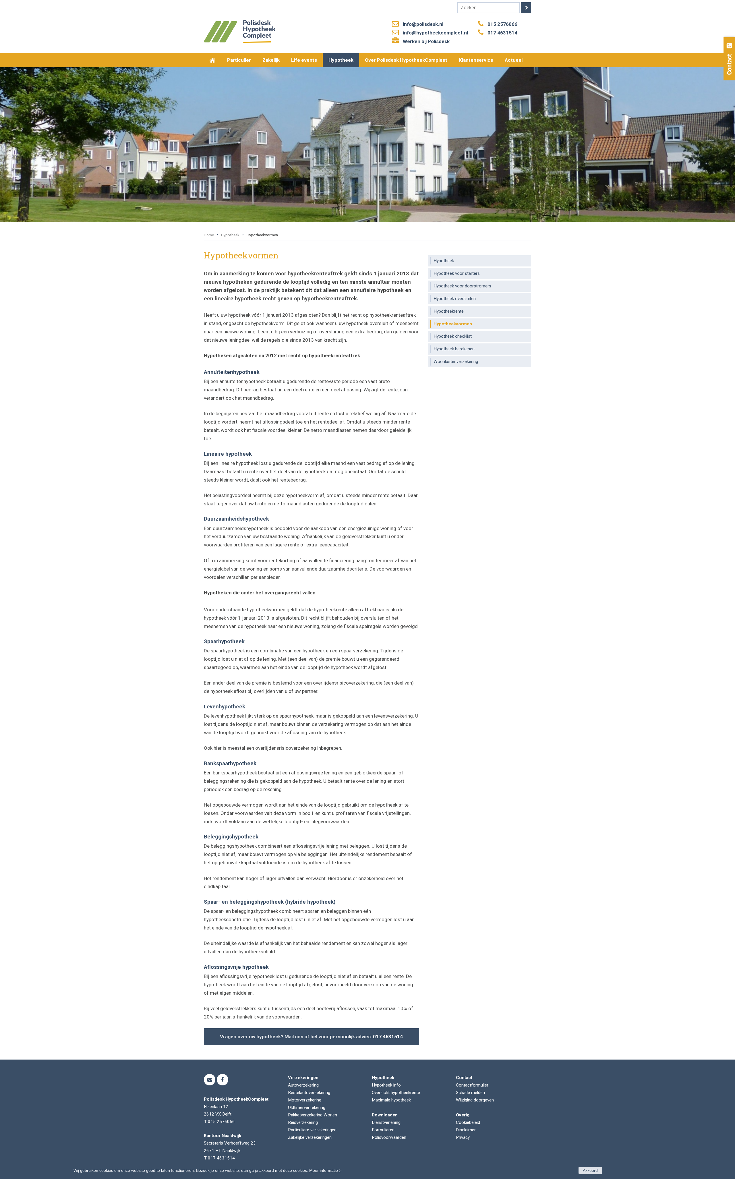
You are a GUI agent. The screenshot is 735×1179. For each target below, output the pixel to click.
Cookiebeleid (468, 1122)
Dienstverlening (386, 1122)
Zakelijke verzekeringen (310, 1137)
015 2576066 (502, 24)
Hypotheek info (386, 1085)
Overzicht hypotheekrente (396, 1092)
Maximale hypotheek (391, 1100)
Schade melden (470, 1092)
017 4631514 (502, 33)
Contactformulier (472, 1085)
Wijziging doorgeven (475, 1100)
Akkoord (590, 1170)
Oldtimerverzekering (306, 1107)
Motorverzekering (304, 1100)
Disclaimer (466, 1129)
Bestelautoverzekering (309, 1092)
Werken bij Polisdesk (426, 41)
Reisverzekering (303, 1122)
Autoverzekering (303, 1085)
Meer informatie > (325, 1170)
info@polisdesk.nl (423, 24)
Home (209, 235)
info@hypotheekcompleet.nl (435, 33)
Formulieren (383, 1129)
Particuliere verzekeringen (312, 1129)
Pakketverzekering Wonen (312, 1115)
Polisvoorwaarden (389, 1137)
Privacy (463, 1137)
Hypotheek (230, 235)
